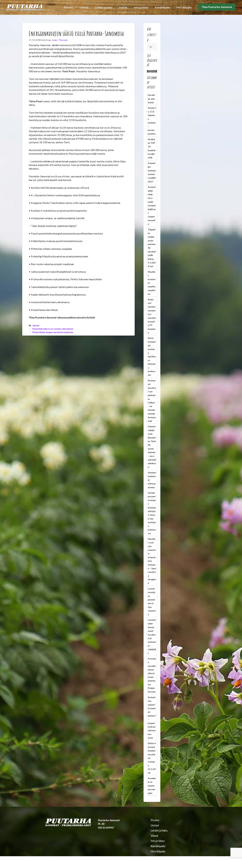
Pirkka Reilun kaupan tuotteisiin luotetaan (52, 332)
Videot (123, 7)
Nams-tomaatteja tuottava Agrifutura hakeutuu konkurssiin (152, 356)
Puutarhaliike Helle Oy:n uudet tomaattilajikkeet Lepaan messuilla (152, 205)
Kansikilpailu (162, 7)
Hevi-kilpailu (184, 7)
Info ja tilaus (141, 7)
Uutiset (83, 7)
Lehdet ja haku (104, 7)
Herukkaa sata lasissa (151, 99)
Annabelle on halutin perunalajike (152, 785)
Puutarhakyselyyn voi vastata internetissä (52, 329)
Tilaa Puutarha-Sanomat (217, 6)
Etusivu (68, 7)
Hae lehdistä (151, 34)
